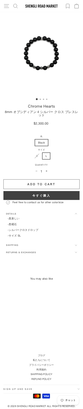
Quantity (41, 165)
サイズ (41, 150)
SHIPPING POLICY (42, 374)
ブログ (41, 355)
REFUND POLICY (41, 378)
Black (41, 142)
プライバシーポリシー (41, 364)
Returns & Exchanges (21, 252)
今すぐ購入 (41, 195)
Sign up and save (17, 389)
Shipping (12, 245)
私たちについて (41, 359)
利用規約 (41, 369)
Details (11, 213)
